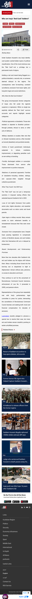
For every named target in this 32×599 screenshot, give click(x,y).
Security (6, 528)
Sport (5, 539)
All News (6, 555)
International (7, 547)
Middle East (7, 543)
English (5, 574)
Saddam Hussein (20, 23)
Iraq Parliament (7, 26)
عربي (4, 570)
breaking (12, 23)
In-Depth (5, 23)
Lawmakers (5, 316)
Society (5, 535)
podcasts (6, 559)
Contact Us (7, 582)
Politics (5, 524)
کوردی (5, 577)
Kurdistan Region (9, 520)
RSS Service (7, 585)
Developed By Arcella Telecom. (16, 592)
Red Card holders (17, 26)
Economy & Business (10, 531)
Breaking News (7, 12)
